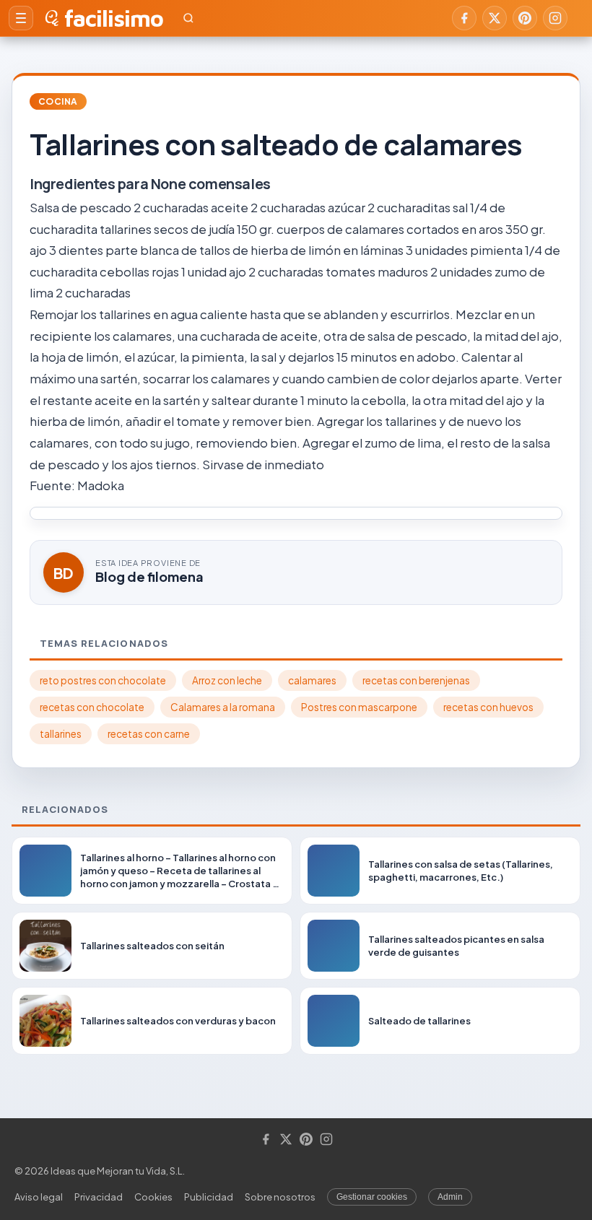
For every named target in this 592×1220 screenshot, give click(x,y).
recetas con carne (149, 734)
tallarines (61, 734)
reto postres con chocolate (103, 680)
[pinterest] (525, 18)
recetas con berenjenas (416, 680)
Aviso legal (38, 1197)
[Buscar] (188, 18)
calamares (312, 680)
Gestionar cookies (371, 1197)
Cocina (58, 101)
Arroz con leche (227, 680)
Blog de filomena (149, 576)
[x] (494, 18)
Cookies (153, 1197)
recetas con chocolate (92, 707)
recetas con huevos (488, 707)
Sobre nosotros (280, 1197)
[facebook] (464, 18)
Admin (450, 1197)
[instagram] (555, 18)
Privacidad (98, 1197)
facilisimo (113, 18)
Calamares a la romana (222, 707)
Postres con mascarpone (359, 707)
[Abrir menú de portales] (21, 18)
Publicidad (208, 1197)
